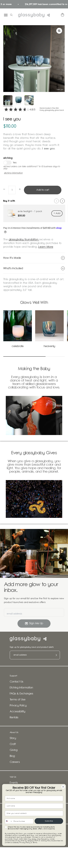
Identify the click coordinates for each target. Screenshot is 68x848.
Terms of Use (17, 699)
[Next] (62, 201)
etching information (13, 173)
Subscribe (49, 821)
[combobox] (8, 821)
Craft (13, 744)
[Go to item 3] (29, 100)
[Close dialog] (63, 787)
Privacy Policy (18, 705)
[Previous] (56, 201)
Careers (15, 762)
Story (13, 738)
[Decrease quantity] (4, 189)
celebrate (18, 346)
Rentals (14, 717)
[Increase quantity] (20, 189)
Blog (12, 756)
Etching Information (21, 687)
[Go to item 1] (8, 100)
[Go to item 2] (18, 100)
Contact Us (16, 682)
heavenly (49, 346)
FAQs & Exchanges (21, 693)
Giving (13, 750)
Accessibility (17, 711)
